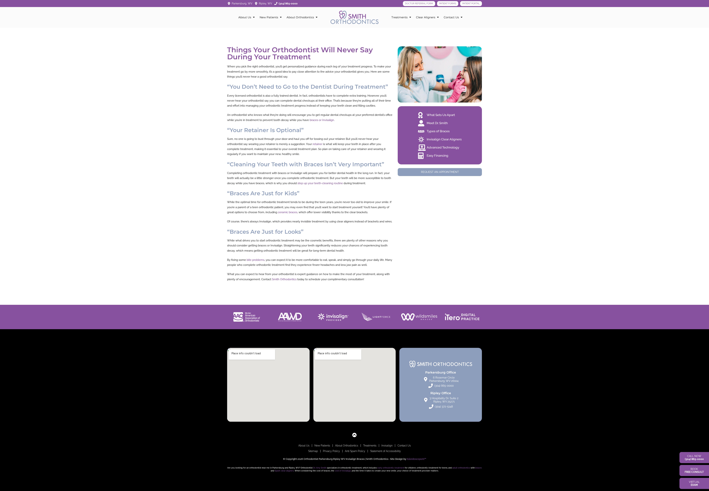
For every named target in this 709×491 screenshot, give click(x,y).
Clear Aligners (425, 17)
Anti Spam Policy (355, 451)
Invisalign (387, 445)
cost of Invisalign (343, 470)
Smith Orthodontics (284, 279)
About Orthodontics (300, 17)
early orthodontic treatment (390, 467)
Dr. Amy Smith (319, 467)
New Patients (269, 17)
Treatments (399, 17)
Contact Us (451, 17)
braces (478, 467)
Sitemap (313, 451)
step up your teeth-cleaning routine (320, 183)
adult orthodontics (461, 467)
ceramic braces (287, 212)
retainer (317, 144)
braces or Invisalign (322, 120)
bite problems (255, 260)
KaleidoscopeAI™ (416, 459)
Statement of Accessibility (385, 451)
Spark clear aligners (284, 470)
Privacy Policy (331, 451)
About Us (244, 17)
